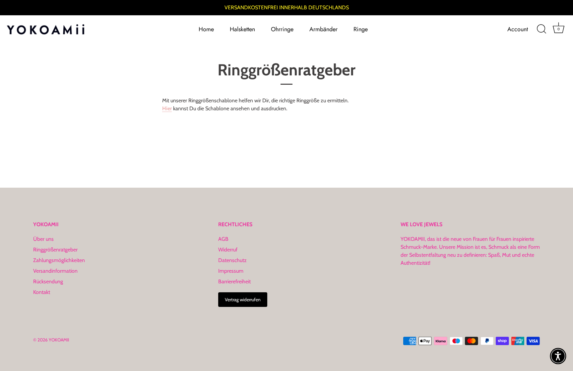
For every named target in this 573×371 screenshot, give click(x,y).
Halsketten (242, 29)
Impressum (230, 271)
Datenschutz (232, 260)
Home (206, 29)
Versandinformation (55, 271)
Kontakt (41, 292)
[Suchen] (541, 29)
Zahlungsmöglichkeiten (59, 260)
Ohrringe (282, 29)
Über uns (43, 239)
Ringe (360, 29)
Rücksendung (48, 281)
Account (517, 29)
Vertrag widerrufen (243, 300)
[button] (558, 356)
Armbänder (323, 29)
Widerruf (227, 249)
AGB (223, 239)
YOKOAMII (59, 339)
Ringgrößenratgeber (55, 249)
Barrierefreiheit (234, 281)
